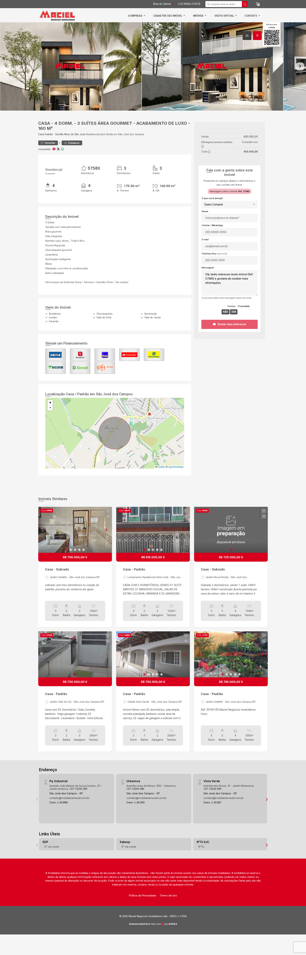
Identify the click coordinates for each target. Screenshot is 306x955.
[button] (257, 4)
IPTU (201, 846)
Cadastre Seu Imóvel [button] (168, 15)
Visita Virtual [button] (224, 15)
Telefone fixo (214, 253)
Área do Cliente (162, 3)
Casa (41, 134)
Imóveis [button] (198, 15)
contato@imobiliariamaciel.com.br (69, 797)
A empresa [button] (135, 15)
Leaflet (160, 467)
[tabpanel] (153, 66)
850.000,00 (251, 136)
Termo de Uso (168, 895)
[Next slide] (300, 66)
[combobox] (229, 204)
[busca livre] (245, 4)
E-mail (205, 239)
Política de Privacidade (142, 895)
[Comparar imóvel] (108, 516)
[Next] (106, 530)
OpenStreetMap (175, 467)
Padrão (49, 134)
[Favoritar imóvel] (108, 511)
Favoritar (49, 143)
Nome (205, 211)
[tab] (247, 35)
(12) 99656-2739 (188, 3)
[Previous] (44, 530)
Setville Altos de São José (70, 134)
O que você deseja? (212, 198)
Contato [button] (251, 15)
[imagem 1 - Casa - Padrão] (153, 530)
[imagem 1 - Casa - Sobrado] (75, 530)
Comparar (73, 143)
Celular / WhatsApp (212, 225)
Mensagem (208, 267)
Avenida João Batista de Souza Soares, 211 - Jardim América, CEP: (75, 787)
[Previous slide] (6, 66)
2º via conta (51, 846)
